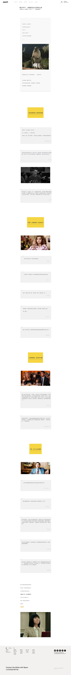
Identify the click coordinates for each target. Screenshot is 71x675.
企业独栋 (15, 653)
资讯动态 (33, 653)
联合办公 (7, 651)
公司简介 (33, 651)
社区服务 (21, 652)
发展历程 (33, 652)
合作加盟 (27, 652)
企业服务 (21, 651)
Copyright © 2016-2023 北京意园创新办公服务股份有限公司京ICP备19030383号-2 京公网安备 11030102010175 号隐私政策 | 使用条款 (59, 668)
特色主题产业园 (8, 652)
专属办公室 (15, 651)
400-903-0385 (66, 2)
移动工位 (15, 652)
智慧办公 (21, 653)
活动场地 (15, 654)
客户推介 (27, 651)
